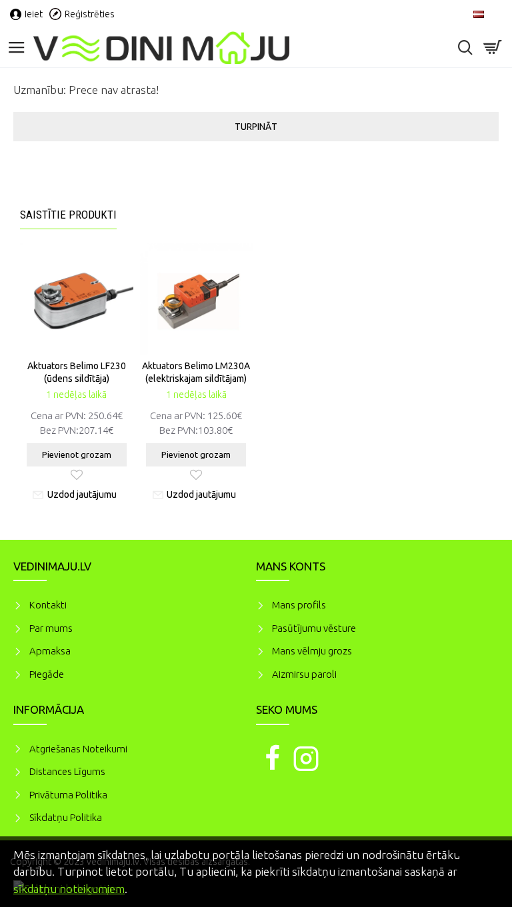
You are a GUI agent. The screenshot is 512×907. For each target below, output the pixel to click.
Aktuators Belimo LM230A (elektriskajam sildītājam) (196, 372)
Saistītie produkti (68, 214)
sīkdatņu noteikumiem (69, 888)
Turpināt (256, 126)
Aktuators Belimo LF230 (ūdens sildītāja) (76, 372)
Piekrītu (478, 853)
